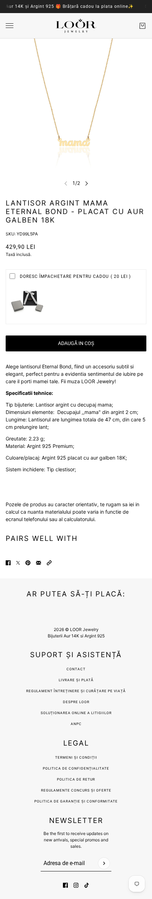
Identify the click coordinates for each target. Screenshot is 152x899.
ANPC (76, 724)
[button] (49, 563)
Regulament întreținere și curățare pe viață (76, 691)
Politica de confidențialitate (76, 768)
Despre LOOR (76, 702)
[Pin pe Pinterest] (28, 563)
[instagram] (76, 885)
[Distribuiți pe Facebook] (8, 563)
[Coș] (142, 26)
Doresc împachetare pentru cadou (75, 276)
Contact (76, 669)
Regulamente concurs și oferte (76, 790)
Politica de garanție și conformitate (76, 801)
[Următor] (86, 183)
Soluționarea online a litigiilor (76, 713)
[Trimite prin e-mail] (38, 563)
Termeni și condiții (76, 757)
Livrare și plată (76, 680)
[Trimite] (104, 863)
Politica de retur (76, 779)
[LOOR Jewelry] (76, 26)
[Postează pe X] (18, 563)
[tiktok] (86, 885)
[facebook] (65, 885)
